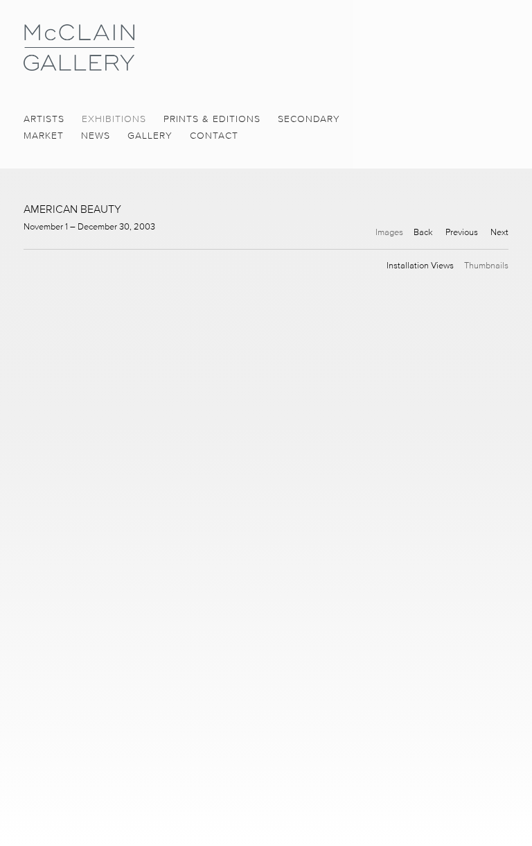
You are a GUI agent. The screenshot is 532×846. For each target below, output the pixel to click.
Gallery (149, 135)
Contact (214, 135)
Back (423, 232)
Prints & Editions (211, 119)
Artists (44, 119)
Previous (461, 232)
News (95, 135)
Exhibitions (114, 119)
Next (499, 232)
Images (389, 232)
